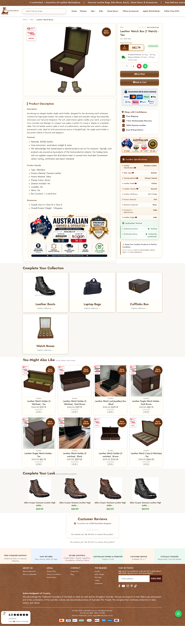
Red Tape (98, 577)
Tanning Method (130, 178)
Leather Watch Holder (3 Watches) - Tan (38, 403)
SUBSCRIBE (156, 578)
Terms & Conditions (54, 574)
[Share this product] (145, 66)
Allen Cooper (99, 574)
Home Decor (112, 11)
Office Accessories (131, 11)
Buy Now (140, 74)
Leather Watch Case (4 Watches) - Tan (146, 455)
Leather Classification (129, 167)
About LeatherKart (29, 571)
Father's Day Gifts (171, 11)
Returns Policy (51, 577)
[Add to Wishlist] (139, 66)
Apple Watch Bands (151, 11)
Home (74, 11)
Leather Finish (129, 183)
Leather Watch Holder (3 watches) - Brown (110, 455)
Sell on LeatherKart (29, 574)
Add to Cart (140, 82)
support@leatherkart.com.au (103, 615)
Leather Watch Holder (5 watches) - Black (74, 455)
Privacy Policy (51, 571)
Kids (101, 11)
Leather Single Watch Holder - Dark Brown (146, 403)
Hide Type (128, 173)
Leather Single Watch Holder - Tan (39, 455)
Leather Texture (130, 189)
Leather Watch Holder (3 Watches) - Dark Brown (74, 403)
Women (83, 11)
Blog (72, 574)
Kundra (38, 398)
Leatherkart (98, 583)
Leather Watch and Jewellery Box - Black (110, 403)
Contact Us (74, 571)
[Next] (108, 52)
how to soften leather (142, 250)
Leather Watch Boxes (44, 19)
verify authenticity (136, 252)
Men (93, 11)
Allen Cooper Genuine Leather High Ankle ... (39, 504)
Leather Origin (129, 217)
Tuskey (97, 580)
